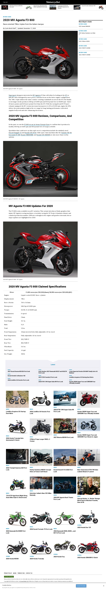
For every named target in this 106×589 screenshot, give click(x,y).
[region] (53, 586)
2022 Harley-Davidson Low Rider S (87, 33)
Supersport (12, 95)
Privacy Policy (8, 573)
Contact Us (29, 573)
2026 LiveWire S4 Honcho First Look (18, 380)
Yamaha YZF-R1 (66, 133)
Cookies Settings (9, 576)
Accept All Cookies (81, 585)
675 (66, 95)
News (9, 369)
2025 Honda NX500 (12, 559)
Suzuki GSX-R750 (30, 133)
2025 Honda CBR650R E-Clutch (87, 557)
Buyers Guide (7, 16)
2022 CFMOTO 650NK (84, 48)
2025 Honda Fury (59, 557)
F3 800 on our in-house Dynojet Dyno (37, 124)
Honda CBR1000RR (27, 135)
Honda (79, 525)
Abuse (14, 573)
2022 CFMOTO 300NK (84, 55)
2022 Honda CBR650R (84, 26)
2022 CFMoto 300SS (84, 41)
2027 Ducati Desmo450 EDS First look (19, 371)
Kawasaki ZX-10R (14, 135)
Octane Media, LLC (24, 581)
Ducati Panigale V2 (15, 133)
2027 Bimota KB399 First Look (64, 437)
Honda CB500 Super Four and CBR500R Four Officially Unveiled (82, 382)
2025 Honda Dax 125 (84, 527)
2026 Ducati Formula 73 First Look (41, 529)
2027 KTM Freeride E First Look (48, 377)
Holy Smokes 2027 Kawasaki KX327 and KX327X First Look (53, 372)
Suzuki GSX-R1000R (43, 135)
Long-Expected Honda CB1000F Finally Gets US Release (83, 372)
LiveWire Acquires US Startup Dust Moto (81, 377)
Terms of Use (21, 573)
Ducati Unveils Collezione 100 (16, 375)
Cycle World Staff (10, 28)
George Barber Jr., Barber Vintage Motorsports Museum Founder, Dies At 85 (88, 500)
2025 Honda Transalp (37, 559)
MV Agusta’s (37, 95)
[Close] (103, 585)
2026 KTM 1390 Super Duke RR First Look (51, 381)
